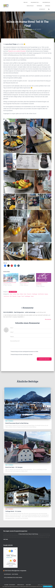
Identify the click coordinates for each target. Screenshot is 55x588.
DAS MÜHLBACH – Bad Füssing (11, 574)
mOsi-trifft (28, 584)
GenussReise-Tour (34, 2)
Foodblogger (34, 294)
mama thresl (6, 296)
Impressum (47, 5)
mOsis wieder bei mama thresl (9, 282)
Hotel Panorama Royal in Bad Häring (16, 423)
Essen (25, 294)
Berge (18, 294)
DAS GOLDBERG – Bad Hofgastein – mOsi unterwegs (19, 312)
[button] (38, 2)
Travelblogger (27, 296)
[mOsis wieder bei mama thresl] (10, 277)
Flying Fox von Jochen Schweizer (17, 51)
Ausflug (14, 294)
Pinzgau (19, 296)
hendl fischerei (41, 294)
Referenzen (39, 5)
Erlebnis (21, 294)
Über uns (25, 2)
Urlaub (32, 296)
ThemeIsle (49, 585)
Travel (22, 296)
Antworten (48, 319)
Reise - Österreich (13, 291)
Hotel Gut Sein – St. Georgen (14, 467)
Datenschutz (42, 9)
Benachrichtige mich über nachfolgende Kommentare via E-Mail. (24, 351)
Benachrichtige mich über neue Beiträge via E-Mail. (22, 354)
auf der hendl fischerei (24, 282)
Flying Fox (29, 294)
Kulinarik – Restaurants (9, 584)
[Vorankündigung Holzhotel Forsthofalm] (43, 277)
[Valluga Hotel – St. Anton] (27, 491)
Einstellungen (47, 586)
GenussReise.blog (46, 2)
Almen (11, 294)
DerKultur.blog (30, 5)
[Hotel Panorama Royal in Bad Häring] (27, 403)
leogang (46, 294)
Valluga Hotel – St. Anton (13, 511)
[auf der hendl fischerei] (27, 277)
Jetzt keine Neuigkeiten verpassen (15, 570)
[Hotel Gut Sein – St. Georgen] (27, 447)
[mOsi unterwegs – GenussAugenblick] (6, 5)
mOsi (11, 296)
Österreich (14, 296)
